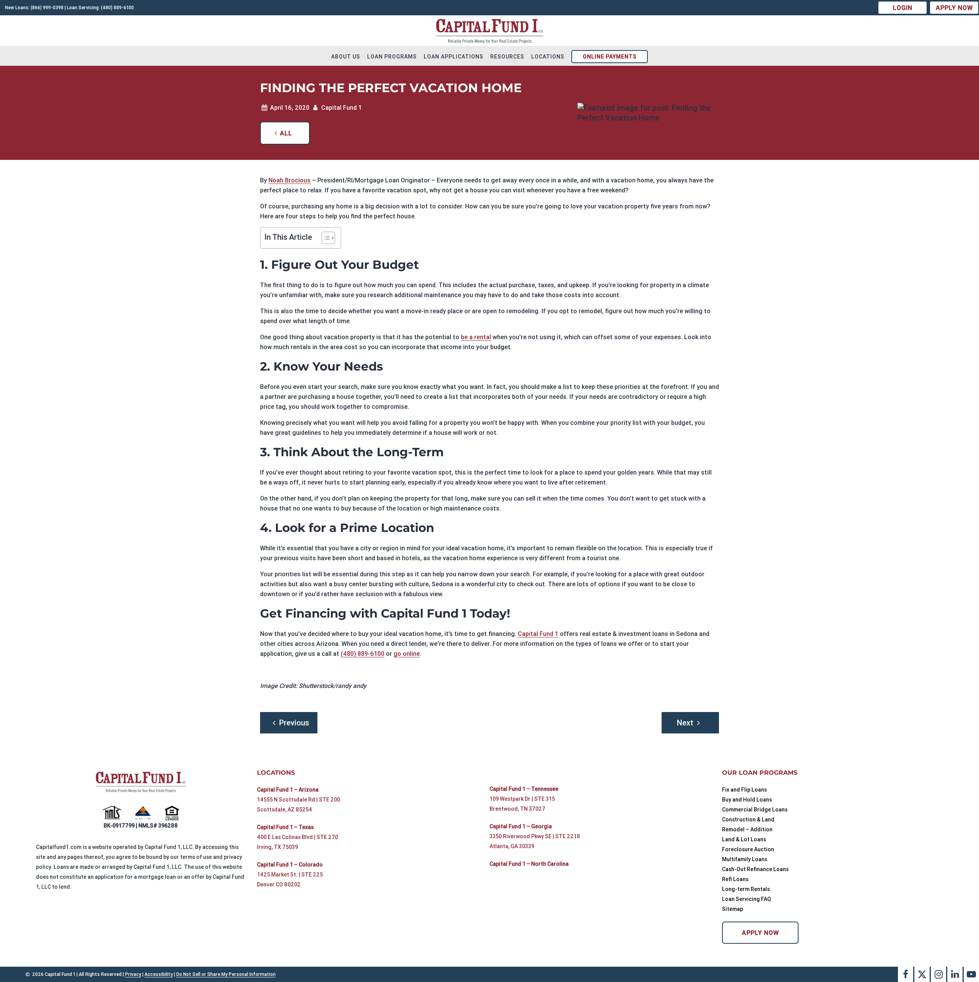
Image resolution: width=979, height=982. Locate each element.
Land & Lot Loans (744, 839)
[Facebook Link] (905, 974)
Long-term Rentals (746, 889)
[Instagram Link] (938, 974)
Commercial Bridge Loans (754, 809)
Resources (507, 56)
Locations (547, 56)
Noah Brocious (289, 180)
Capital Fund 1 (538, 633)
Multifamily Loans (744, 859)
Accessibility (159, 974)
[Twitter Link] (922, 974)
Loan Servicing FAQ (746, 899)
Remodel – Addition (747, 829)
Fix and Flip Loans (744, 789)
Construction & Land (748, 819)
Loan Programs (392, 56)
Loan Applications (453, 56)
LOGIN (902, 7)
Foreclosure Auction (748, 849)
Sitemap (732, 909)
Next (685, 722)
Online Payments (610, 56)
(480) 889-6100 (362, 653)
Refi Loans (735, 879)
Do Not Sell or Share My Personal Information (226, 974)
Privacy (133, 974)
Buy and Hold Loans (747, 799)
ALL (286, 133)
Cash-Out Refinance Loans (755, 869)
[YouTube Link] (971, 974)
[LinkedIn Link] (955, 974)
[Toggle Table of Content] (324, 237)
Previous (294, 722)
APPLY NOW (954, 7)
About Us (345, 56)
